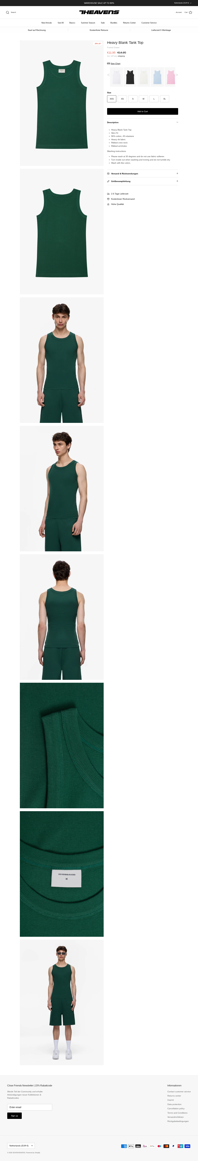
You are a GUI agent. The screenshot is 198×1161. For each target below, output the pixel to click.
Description (113, 122)
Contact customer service (179, 1091)
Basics (72, 23)
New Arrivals (46, 23)
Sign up (14, 1116)
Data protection (174, 1104)
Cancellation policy (176, 1108)
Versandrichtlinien (175, 1117)
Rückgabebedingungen (178, 1121)
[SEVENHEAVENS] (99, 12)
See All (61, 23)
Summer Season (88, 23)
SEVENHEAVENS (19, 1152)
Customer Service (149, 23)
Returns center (174, 1096)
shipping (121, 56)
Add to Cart (142, 111)
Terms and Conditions (177, 1113)
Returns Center (129, 23)
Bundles (113, 23)
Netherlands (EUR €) (181, 3)
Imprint (170, 1100)
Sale (103, 23)
